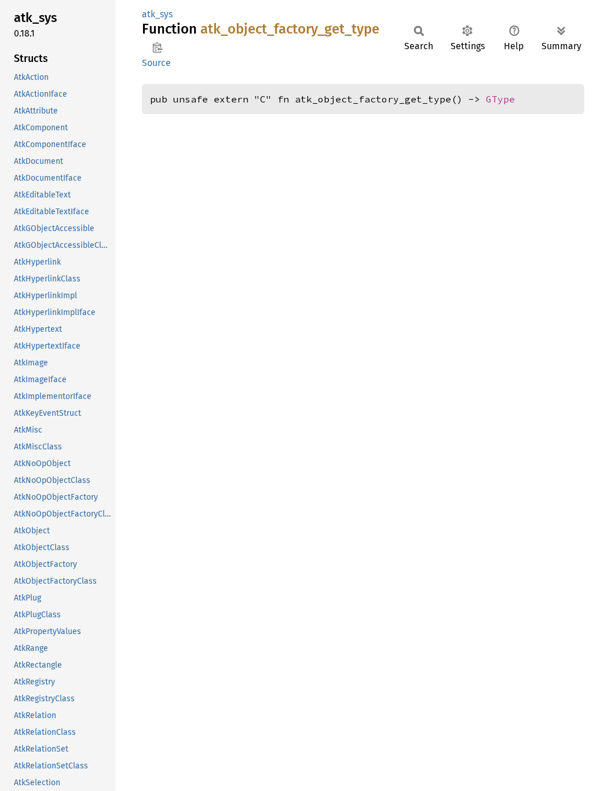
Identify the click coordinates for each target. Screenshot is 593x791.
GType (500, 99)
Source (156, 62)
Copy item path (157, 47)
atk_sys (157, 14)
